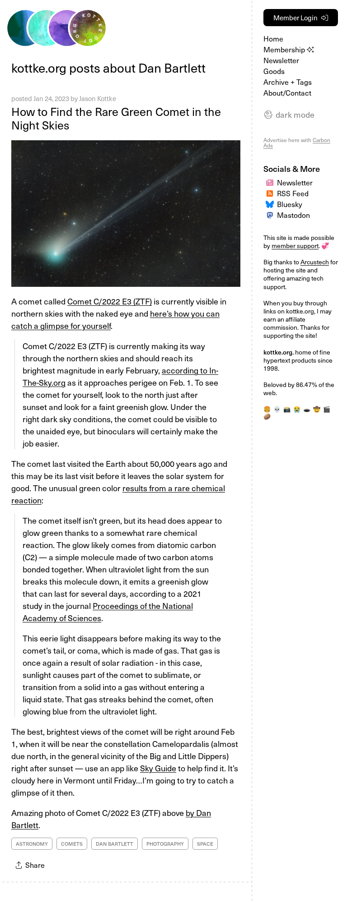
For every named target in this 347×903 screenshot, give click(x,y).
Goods (274, 70)
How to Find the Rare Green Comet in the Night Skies (116, 118)
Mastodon (293, 214)
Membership (285, 49)
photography (165, 844)
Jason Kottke (97, 98)
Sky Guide (158, 768)
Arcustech (314, 262)
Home (273, 38)
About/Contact (287, 92)
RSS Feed (293, 193)
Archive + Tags (287, 81)
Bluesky (289, 203)
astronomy (32, 844)
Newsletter (281, 60)
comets (72, 844)
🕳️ (306, 409)
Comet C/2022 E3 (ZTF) (109, 301)
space (205, 844)
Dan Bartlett (114, 844)
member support (295, 245)
